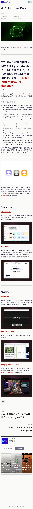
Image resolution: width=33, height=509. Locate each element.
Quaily (22, 506)
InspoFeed (5, 296)
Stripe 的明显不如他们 (7, 372)
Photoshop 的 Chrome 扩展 (22, 94)
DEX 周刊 (15, 506)
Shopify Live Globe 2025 (10, 364)
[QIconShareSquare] (30, 17)
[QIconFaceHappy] (3, 401)
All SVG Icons (6, 212)
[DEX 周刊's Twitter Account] (12, 441)
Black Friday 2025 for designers (15, 81)
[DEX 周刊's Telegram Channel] (14, 441)
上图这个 (5, 195)
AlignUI (21, 47)
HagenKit (4, 247)
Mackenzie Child (7, 331)
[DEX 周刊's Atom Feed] (10, 441)
